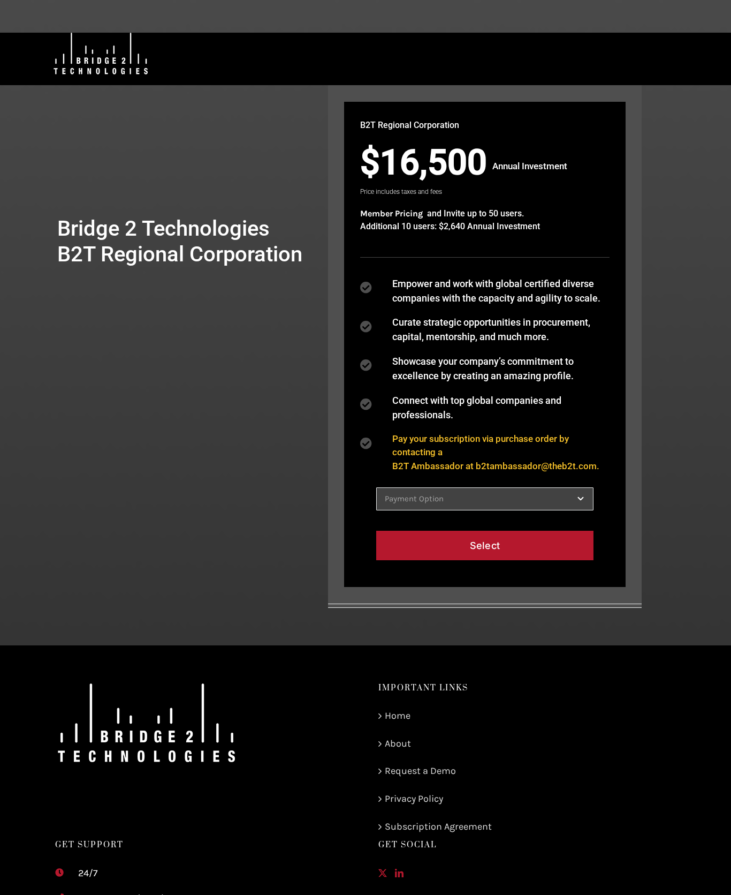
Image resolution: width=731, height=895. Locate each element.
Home (397, 715)
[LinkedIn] (399, 873)
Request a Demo (420, 771)
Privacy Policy (414, 798)
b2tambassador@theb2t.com (536, 466)
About (398, 743)
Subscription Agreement (438, 826)
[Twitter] (382, 873)
